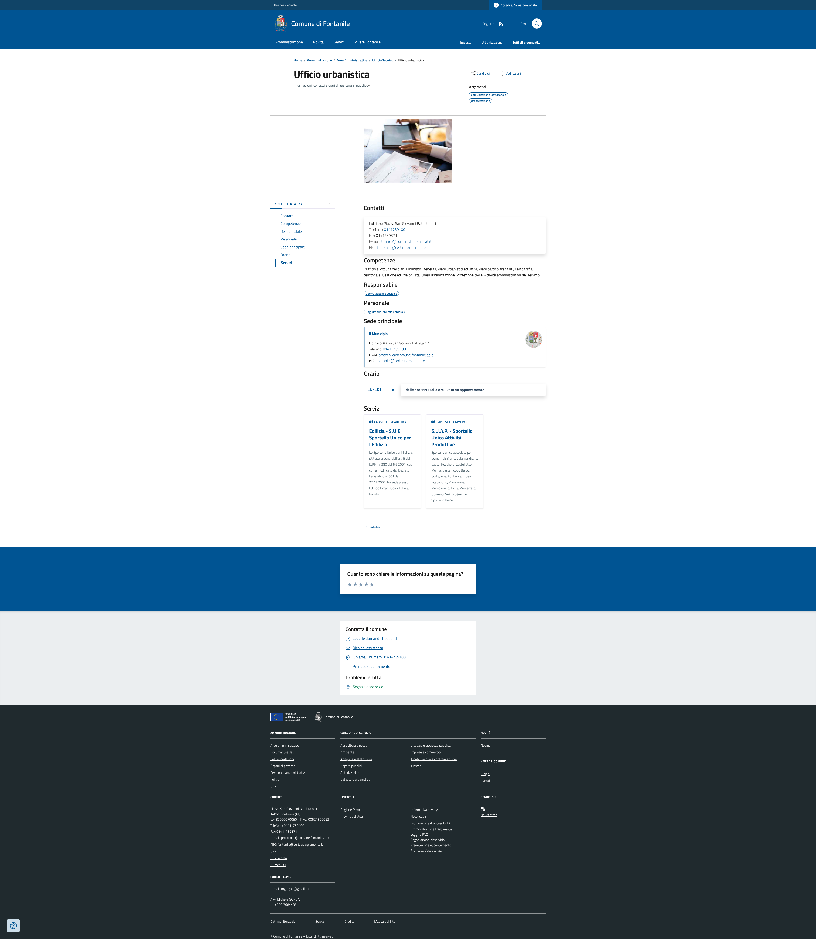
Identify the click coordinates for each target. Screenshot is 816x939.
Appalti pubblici (351, 765)
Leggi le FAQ (419, 834)
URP (273, 851)
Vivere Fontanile (368, 42)
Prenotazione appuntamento (431, 845)
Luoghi (485, 773)
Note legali (418, 816)
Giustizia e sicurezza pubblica (431, 745)
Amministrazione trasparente (431, 829)
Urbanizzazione (492, 42)
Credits (349, 921)
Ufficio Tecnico (382, 60)
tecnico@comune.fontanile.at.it (406, 241)
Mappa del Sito (384, 921)
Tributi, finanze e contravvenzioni (434, 758)
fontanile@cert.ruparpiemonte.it (403, 247)
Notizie (485, 745)
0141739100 (394, 229)
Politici (274, 779)
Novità (318, 42)
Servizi (339, 42)
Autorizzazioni (350, 772)
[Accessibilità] (13, 925)
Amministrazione (289, 42)
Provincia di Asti (351, 816)
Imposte (466, 42)
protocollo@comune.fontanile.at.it (406, 355)
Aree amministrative (284, 745)
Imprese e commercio (426, 752)
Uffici (273, 786)
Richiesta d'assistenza (426, 850)
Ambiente (347, 752)
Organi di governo (282, 765)
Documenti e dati (282, 752)
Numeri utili (278, 864)
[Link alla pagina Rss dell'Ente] (483, 808)
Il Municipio (378, 334)
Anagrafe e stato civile (356, 758)
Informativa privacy (424, 809)
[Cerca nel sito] (535, 23)
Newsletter (489, 814)
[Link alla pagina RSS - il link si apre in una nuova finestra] (500, 23)
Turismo (416, 765)
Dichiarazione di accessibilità (430, 823)
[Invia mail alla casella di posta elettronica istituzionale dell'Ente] (305, 837)
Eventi (485, 780)
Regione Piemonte (285, 5)
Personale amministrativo (288, 772)
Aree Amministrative (352, 60)
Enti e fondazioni (282, 758)
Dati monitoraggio (282, 921)
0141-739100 (394, 349)
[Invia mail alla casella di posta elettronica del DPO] (296, 888)
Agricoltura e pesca (353, 745)
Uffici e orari (278, 858)
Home (298, 60)
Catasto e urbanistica (355, 779)
